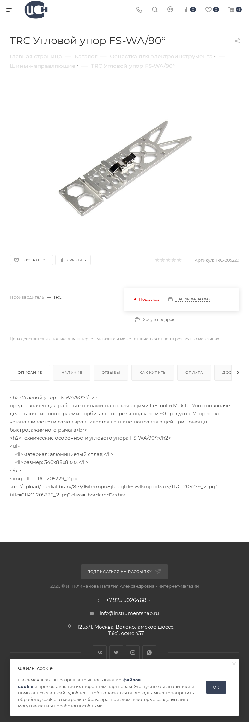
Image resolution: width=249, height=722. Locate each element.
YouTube (133, 652)
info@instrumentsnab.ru (129, 613)
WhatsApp (149, 652)
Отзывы (111, 372)
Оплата (194, 372)
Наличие (71, 372)
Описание (30, 372)
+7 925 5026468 (126, 600)
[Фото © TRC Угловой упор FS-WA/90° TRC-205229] (124, 169)
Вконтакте (100, 652)
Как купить (152, 372)
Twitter (116, 652)
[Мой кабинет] (170, 10)
